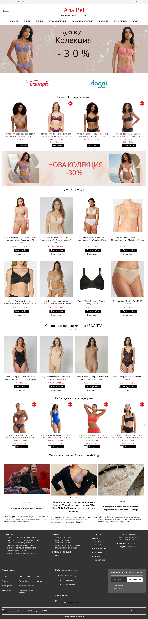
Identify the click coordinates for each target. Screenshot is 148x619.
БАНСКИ (103, 21)
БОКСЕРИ (98, 544)
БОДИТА (58, 555)
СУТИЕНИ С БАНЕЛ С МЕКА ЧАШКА (20, 545)
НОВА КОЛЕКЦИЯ (57, 21)
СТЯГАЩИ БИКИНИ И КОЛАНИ (66, 548)
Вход (38, 576)
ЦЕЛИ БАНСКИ (100, 560)
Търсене (5, 581)
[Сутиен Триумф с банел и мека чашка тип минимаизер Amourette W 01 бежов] (20, 215)
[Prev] (4, 49)
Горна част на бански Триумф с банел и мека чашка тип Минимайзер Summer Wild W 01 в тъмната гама (20, 436)
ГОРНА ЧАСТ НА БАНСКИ (128, 534)
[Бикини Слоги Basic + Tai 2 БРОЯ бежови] (127, 279)
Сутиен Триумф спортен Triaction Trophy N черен (92, 302)
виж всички (74, 329)
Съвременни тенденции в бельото (27, 508)
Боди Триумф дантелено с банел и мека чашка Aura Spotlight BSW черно (20, 378)
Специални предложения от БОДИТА (74, 325)
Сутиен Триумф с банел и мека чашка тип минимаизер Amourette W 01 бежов (20, 240)
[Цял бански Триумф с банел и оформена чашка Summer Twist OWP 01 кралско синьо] (56, 418)
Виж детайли (22, 145)
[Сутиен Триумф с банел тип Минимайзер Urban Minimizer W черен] (20, 279)
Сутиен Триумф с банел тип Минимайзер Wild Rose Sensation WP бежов (56, 240)
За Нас (4, 576)
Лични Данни (24, 581)
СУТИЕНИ (9, 534)
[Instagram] (62, 589)
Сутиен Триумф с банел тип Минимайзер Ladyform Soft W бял (92, 238)
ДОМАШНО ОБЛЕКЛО (82, 21)
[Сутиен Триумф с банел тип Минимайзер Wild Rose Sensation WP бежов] (56, 215)
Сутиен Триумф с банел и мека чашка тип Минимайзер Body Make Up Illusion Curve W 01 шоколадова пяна (20, 135)
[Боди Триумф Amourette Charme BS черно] (127, 354)
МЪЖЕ (39, 21)
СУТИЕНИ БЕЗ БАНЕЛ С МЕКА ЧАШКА (21, 553)
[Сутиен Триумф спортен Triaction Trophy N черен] (91, 279)
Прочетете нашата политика (58, 611)
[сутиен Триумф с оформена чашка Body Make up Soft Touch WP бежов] (56, 279)
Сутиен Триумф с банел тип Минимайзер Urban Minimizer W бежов (127, 238)
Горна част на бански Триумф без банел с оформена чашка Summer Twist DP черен (128, 436)
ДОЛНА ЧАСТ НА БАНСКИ (128, 537)
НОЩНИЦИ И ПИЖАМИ (127, 547)
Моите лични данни (138, 611)
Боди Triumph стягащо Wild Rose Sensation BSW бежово (56, 378)
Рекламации (6, 590)
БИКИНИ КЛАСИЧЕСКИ (63, 538)
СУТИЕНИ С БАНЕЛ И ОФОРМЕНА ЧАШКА (22, 538)
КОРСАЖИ (98, 534)
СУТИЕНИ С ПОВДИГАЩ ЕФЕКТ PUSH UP (21, 543)
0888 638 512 (70, 584)
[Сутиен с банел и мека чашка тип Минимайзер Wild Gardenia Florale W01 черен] (91, 117)
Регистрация (7, 586)
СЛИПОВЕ (98, 542)
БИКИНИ (56, 534)
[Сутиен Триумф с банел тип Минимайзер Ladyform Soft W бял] (91, 215)
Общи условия (24, 576)
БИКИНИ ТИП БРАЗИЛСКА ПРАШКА (67, 545)
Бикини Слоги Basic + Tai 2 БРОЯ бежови (127, 302)
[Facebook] (57, 589)
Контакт (39, 581)
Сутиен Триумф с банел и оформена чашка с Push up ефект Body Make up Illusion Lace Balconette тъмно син (128, 135)
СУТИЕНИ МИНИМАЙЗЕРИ (16, 550)
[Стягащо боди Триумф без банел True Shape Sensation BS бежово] (91, 354)
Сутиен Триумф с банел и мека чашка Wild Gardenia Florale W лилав (56, 135)
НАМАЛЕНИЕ (120, 21)
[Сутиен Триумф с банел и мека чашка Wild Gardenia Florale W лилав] (56, 117)
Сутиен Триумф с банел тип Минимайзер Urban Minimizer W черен (20, 302)
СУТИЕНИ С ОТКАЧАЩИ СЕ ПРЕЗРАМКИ (21, 548)
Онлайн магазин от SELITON (74, 616)
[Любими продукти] (139, 10)
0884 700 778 (22, 2)
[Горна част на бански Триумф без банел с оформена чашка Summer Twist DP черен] (128, 418)
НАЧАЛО (14, 21)
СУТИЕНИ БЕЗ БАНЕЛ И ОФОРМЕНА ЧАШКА (23, 540)
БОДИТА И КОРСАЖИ (61, 552)
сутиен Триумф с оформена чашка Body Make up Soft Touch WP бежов (56, 302)
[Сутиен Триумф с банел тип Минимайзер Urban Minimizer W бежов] (127, 215)
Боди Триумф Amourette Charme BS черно (128, 378)
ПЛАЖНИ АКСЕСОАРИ (127, 539)
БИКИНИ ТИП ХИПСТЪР (63, 540)
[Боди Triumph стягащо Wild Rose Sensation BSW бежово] (56, 354)
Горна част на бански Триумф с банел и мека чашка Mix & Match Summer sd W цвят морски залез (92, 436)
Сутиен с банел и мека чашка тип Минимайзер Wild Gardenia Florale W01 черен (91, 135)
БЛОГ (135, 21)
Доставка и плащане (26, 586)
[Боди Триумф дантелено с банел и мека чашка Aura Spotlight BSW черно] (20, 354)
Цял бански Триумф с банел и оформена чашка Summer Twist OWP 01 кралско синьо (56, 436)
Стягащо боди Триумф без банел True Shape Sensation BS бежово (92, 378)
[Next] (144, 49)
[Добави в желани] (13, 145)
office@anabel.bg (70, 576)
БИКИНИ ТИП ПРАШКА (63, 543)
